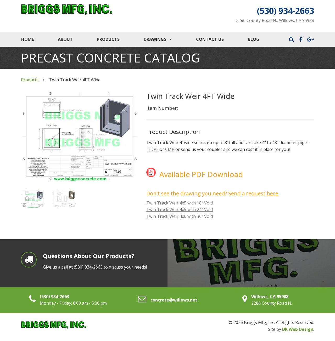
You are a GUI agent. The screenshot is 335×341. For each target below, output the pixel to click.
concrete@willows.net (173, 300)
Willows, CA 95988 (269, 296)
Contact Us (210, 39)
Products (108, 39)
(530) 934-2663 (285, 10)
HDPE (153, 149)
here (272, 193)
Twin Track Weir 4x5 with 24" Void (179, 209)
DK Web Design (297, 329)
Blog (253, 39)
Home (27, 39)
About (65, 39)
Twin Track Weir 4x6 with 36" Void (179, 216)
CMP (169, 149)
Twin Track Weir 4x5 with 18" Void (179, 203)
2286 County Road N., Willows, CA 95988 (275, 20)
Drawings (155, 39)
